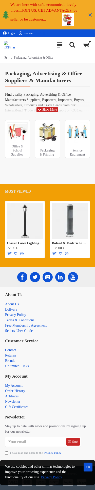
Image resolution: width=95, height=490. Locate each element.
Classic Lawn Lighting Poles (25, 243)
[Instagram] (48, 277)
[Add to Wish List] (15, 253)
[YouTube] (73, 277)
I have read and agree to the (35, 452)
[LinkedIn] (60, 277)
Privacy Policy (51, 477)
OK (88, 467)
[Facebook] (22, 277)
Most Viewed (18, 191)
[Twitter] (35, 277)
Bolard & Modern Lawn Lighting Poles (70, 243)
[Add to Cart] (9, 253)
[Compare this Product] (22, 253)
